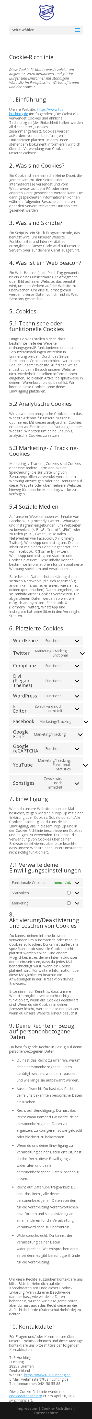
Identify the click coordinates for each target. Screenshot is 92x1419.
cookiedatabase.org (25, 1395)
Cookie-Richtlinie (57, 1408)
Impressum (27, 1408)
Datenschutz (46, 1412)
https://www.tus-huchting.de (47, 1374)
